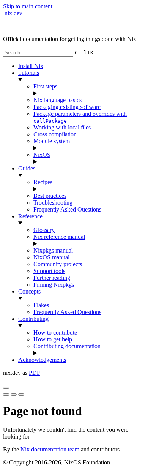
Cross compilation (55, 134)
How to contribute (55, 332)
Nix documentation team (49, 449)
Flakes (41, 305)
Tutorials (28, 72)
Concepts (29, 291)
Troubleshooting (52, 202)
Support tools (49, 271)
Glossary (44, 230)
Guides (26, 168)
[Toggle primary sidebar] (6, 388)
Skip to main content (27, 6)
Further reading (51, 278)
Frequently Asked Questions (67, 209)
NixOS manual (51, 257)
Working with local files (62, 127)
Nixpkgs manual (53, 250)
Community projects (57, 264)
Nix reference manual (59, 237)
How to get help (52, 339)
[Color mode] (14, 394)
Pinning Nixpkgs (53, 284)
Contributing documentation (67, 346)
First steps (45, 86)
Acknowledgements (42, 360)
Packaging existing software (67, 107)
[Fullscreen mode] (6, 394)
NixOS (41, 155)
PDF (34, 372)
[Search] (21, 394)
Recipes (42, 182)
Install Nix (30, 66)
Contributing (33, 319)
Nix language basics (57, 100)
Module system (51, 141)
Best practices (49, 196)
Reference (30, 216)
